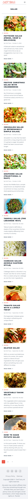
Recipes (6, 33)
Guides (6, 432)
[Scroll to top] (24, 496)
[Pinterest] (16, 471)
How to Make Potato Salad (12, 436)
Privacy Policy (10, 476)
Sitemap (19, 476)
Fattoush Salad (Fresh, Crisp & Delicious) (13, 38)
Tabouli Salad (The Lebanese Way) (15, 219)
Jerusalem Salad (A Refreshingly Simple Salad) (14, 129)
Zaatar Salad (12, 348)
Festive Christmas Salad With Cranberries (14, 85)
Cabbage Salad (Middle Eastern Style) (13, 263)
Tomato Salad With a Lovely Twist (12, 307)
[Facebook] (20, 471)
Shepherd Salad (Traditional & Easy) (13, 176)
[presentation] (15, 23)
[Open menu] (24, 2)
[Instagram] (12, 471)
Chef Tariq (8, 43)
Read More (8, 58)
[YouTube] (8, 471)
